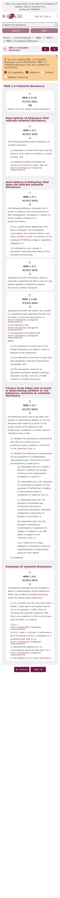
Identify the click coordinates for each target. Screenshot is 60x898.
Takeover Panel (35, 233)
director (14, 154)
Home (6, 37)
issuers (25, 165)
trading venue (31, 442)
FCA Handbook (23, 37)
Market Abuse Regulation (37, 109)
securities (32, 516)
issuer (27, 154)
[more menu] (56, 16)
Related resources (18, 77)
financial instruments (30, 317)
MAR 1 (49, 37)
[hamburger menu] (4, 16)
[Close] (56, 3)
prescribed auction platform (24, 445)
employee (46, 546)
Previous (23, 669)
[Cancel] (56, 56)
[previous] (45, 49)
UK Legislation (16, 72)
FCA (48, 445)
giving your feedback (29, 9)
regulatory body (24, 237)
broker (48, 311)
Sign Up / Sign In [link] (43, 16)
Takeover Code (24, 449)
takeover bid (38, 495)
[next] (54, 49)
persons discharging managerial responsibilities (26, 169)
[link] (15, 16)
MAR (38, 37)
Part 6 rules (38, 281)
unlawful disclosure (17, 145)
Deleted (49, 72)
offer (44, 531)
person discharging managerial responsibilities (23, 321)
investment (22, 510)
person (11, 212)
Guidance (34, 72)
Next (36, 669)
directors (14, 165)
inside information (36, 150)
